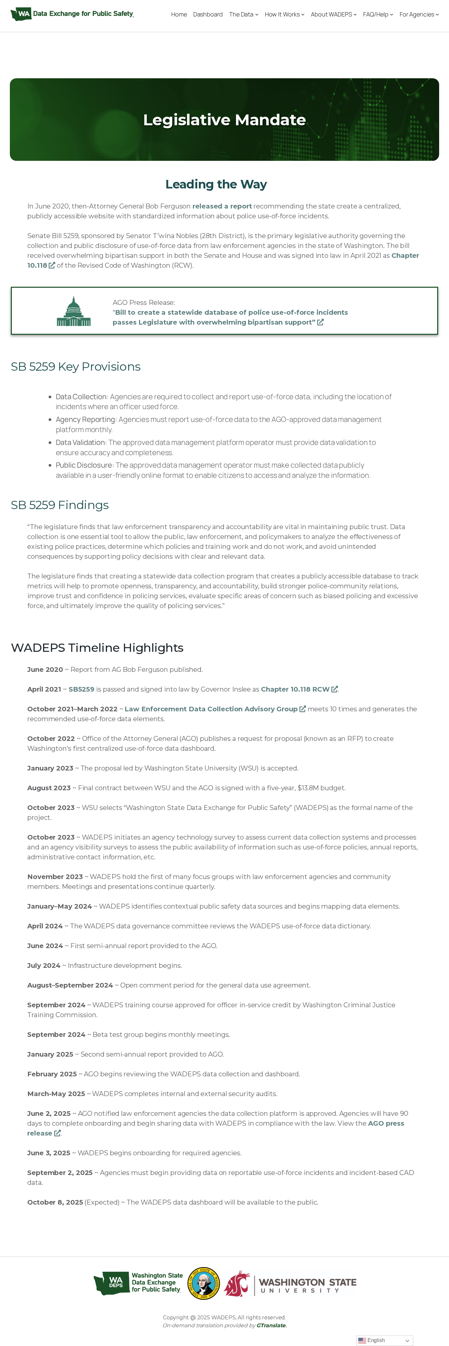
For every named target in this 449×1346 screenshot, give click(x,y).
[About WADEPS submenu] (355, 14)
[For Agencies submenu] (437, 14)
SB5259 (81, 689)
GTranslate (270, 1325)
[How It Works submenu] (303, 14)
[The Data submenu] (257, 14)
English (375, 1340)
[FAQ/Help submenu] (391, 14)
